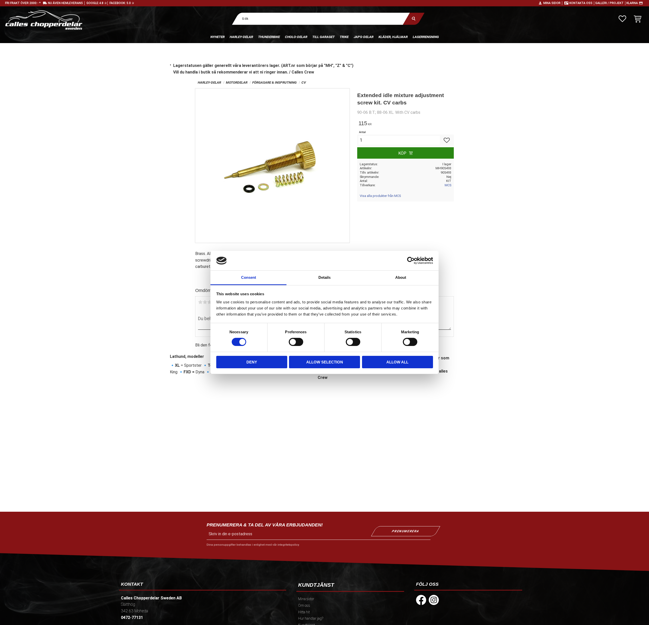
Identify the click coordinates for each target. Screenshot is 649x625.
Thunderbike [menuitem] (269, 37)
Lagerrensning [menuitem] (426, 37)
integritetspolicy (288, 544)
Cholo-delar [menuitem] (296, 37)
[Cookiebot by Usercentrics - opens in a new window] (411, 260)
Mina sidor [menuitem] (306, 599)
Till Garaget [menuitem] (323, 37)
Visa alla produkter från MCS (380, 196)
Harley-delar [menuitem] (241, 37)
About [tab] (400, 277)
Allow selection (324, 362)
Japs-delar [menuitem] (363, 37)
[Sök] (413, 19)
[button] (622, 19)
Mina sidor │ (553, 3)
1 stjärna (200, 302)
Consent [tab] (248, 277)
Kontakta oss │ (582, 3)
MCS (448, 185)
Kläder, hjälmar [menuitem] (393, 37)
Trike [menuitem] (344, 37)
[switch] (296, 342)
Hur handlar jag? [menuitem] (310, 618)
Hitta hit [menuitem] (304, 612)
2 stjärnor (205, 302)
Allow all (397, 362)
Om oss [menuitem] (304, 605)
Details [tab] (324, 277)
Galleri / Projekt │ (610, 3)
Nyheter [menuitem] (217, 37)
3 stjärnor (209, 302)
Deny (251, 362)
